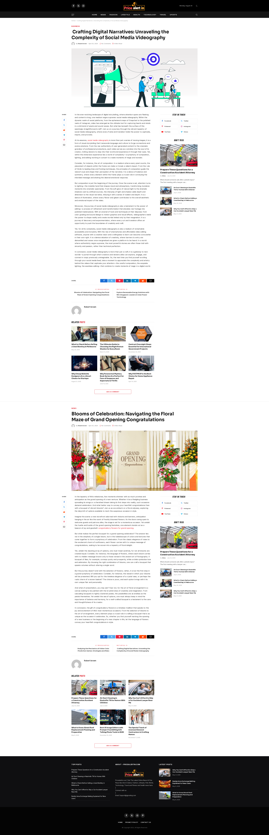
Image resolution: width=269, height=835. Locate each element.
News (103, 15)
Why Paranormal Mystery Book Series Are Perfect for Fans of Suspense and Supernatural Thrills (112, 377)
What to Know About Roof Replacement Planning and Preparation (83, 730)
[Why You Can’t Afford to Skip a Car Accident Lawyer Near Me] (166, 212)
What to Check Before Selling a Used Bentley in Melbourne (84, 345)
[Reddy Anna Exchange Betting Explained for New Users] (165, 784)
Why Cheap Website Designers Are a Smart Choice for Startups (81, 376)
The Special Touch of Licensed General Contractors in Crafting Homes (139, 731)
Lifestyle (125, 15)
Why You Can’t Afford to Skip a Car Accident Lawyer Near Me (185, 210)
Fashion (113, 15)
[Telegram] (64, 135)
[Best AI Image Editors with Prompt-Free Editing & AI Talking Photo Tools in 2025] (113, 717)
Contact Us (146, 822)
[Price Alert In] (134, 6)
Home (94, 15)
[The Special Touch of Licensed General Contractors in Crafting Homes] (141, 717)
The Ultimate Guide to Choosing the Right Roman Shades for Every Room (111, 346)
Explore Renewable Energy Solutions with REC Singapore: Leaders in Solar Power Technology (133, 294)
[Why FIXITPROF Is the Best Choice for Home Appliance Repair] (141, 363)
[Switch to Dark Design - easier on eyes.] (196, 6)
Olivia (163, 176)
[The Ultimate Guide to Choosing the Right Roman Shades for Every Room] (113, 334)
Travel (163, 15)
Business (75, 26)
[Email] (64, 145)
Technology (150, 15)
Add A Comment (112, 392)
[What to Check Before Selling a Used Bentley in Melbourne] (84, 334)
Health (136, 15)
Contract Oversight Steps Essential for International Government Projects (140, 346)
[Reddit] (64, 130)
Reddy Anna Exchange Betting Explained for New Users (183, 782)
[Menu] (72, 14)
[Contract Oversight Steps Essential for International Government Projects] (141, 334)
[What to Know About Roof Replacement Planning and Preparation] (84, 717)
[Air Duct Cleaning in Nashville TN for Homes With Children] (166, 190)
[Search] (196, 14)
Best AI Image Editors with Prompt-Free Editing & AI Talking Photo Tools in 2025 (112, 730)
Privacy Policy (131, 822)
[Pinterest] (64, 140)
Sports (173, 15)
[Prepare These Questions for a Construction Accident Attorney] (179, 155)
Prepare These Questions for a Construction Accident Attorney (177, 171)
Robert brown (82, 43)
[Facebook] (64, 120)
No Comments (106, 43)
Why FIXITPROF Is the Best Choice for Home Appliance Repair (140, 376)
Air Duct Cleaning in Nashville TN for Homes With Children (185, 189)
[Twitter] (64, 125)
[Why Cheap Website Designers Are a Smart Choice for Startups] (84, 363)
